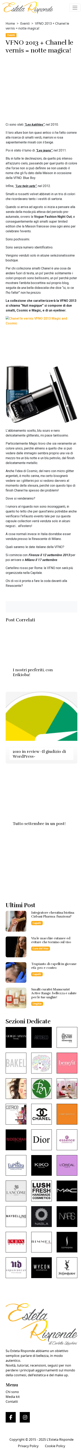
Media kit (13, 1396)
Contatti (12, 1401)
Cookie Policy (55, 1446)
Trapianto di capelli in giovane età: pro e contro (54, 966)
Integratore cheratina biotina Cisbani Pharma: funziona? (52, 915)
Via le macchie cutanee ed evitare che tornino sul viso (51, 940)
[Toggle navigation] (75, 8)
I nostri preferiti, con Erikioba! (33, 672)
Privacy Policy (28, 1446)
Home (10, 23)
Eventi (25, 23)
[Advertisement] (41, 89)
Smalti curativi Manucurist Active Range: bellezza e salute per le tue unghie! (54, 993)
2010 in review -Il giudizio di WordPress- (39, 754)
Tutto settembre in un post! (39, 823)
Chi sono (12, 1392)
